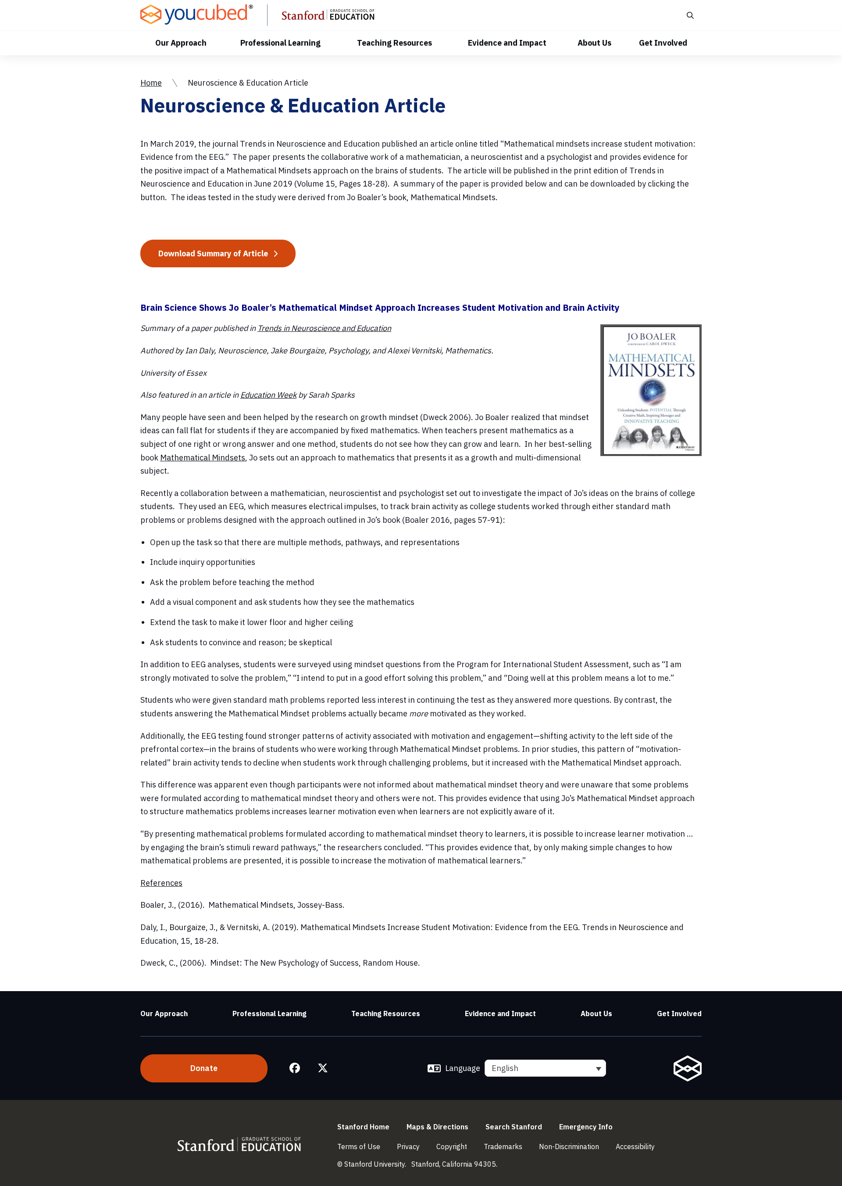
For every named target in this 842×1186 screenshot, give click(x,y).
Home (151, 83)
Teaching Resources (394, 43)
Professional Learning (280, 43)
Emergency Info (586, 1126)
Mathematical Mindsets (202, 458)
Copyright (451, 1146)
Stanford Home (363, 1126)
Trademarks (503, 1146)
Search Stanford (513, 1126)
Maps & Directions (437, 1126)
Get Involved (663, 43)
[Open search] (690, 15)
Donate (204, 1068)
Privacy (408, 1146)
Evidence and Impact (507, 43)
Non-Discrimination (569, 1146)
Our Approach (181, 43)
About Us (594, 43)
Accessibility (635, 1146)
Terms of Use (358, 1146)
